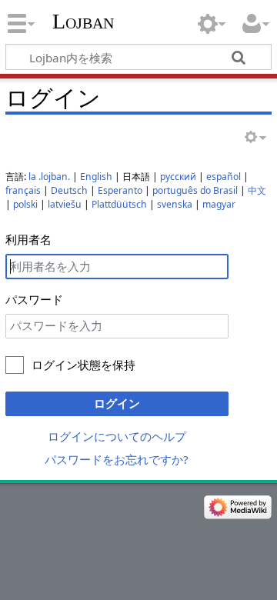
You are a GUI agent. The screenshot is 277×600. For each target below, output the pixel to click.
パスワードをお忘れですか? (117, 459)
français (23, 190)
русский (178, 176)
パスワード (34, 299)
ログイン (117, 403)
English (96, 176)
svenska (174, 204)
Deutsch (69, 190)
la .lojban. (49, 176)
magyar (218, 204)
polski (25, 204)
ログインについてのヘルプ (117, 436)
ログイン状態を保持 (83, 364)
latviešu (65, 204)
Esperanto (120, 190)
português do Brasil (195, 190)
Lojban (83, 21)
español (223, 176)
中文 (257, 190)
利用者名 (28, 239)
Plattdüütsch (119, 204)
